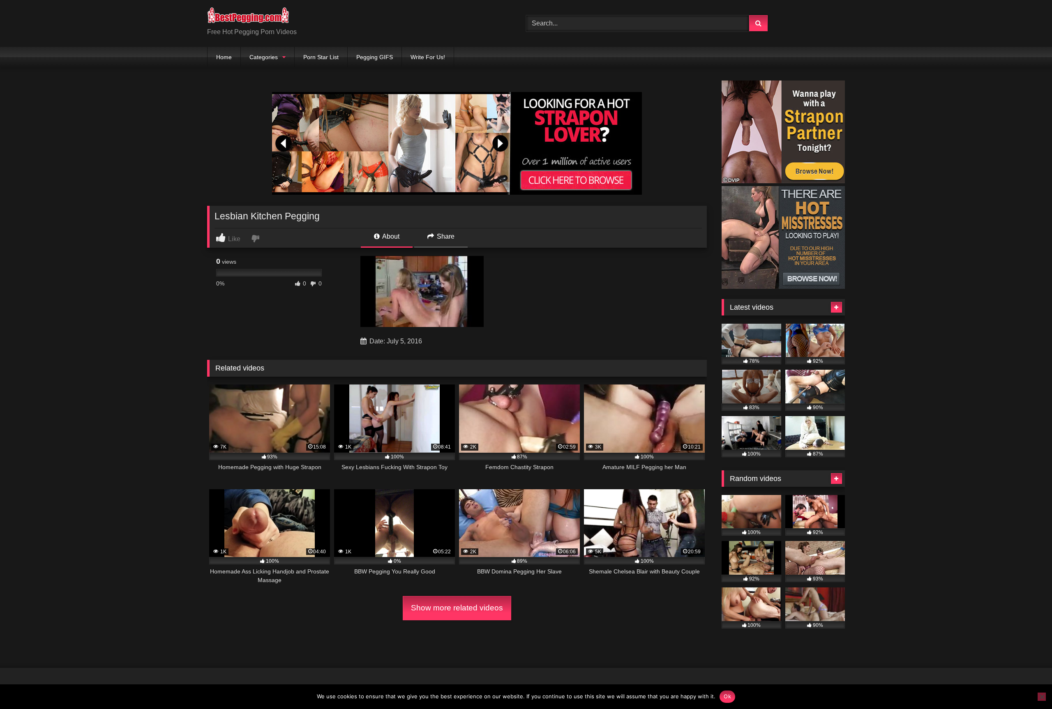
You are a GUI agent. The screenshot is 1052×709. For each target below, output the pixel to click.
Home (224, 57)
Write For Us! (428, 57)
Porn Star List (321, 57)
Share (444, 236)
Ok (727, 696)
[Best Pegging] (248, 17)
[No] (1042, 697)
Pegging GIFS (374, 57)
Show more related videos (457, 607)
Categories (263, 57)
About (390, 236)
